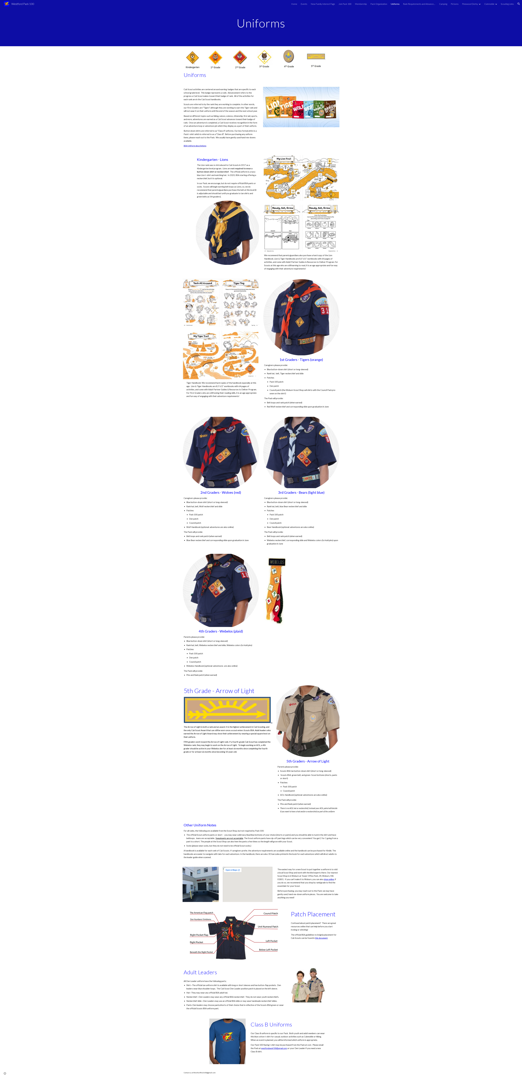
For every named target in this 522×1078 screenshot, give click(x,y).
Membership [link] (361, 4)
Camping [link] (443, 4)
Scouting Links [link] (507, 4)
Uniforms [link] (395, 4)
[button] (518, 4)
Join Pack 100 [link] (344, 4)
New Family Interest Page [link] (323, 4)
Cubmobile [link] (489, 4)
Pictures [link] (455, 4)
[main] (261, 23)
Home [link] (294, 4)
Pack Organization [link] (378, 4)
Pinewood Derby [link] (470, 4)
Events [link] (304, 4)
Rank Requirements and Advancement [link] (419, 4)
